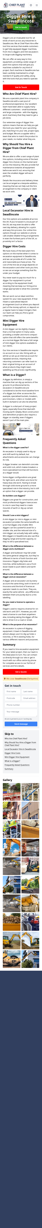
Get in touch (21, 27)
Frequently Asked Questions (17, 765)
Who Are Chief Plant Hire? (16, 738)
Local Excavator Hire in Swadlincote (20, 749)
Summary (9, 769)
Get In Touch (21, 87)
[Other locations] (30, 5)
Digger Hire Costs (12, 753)
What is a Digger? (12, 761)
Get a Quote (21, 672)
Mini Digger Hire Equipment (17, 757)
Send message (21, 724)
